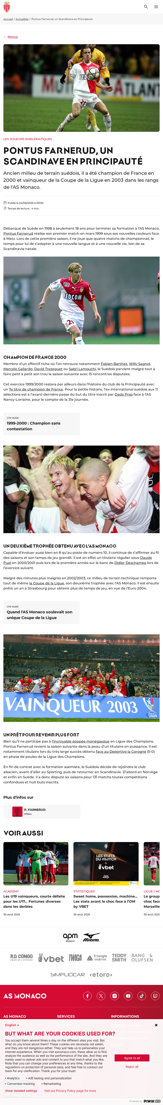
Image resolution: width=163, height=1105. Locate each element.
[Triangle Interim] (97, 957)
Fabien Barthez (114, 364)
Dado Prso (124, 394)
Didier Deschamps (130, 563)
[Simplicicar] (68, 974)
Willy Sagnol (139, 364)
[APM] (70, 937)
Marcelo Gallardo (17, 369)
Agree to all (132, 1058)
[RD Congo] (21, 957)
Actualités (22, 19)
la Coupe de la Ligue (46, 583)
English (10, 1025)
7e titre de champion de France (36, 389)
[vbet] (51, 957)
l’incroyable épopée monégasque (81, 741)
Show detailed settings (21, 1090)
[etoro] (101, 974)
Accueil (8, 19)
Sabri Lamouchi (82, 369)
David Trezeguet (48, 369)
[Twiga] (75, 957)
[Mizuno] (91, 937)
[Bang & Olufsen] (142, 957)
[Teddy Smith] (119, 957)
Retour (13, 37)
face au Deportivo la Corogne (121, 752)
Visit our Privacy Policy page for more (70, 1090)
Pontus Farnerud (18, 234)
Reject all (132, 1066)
